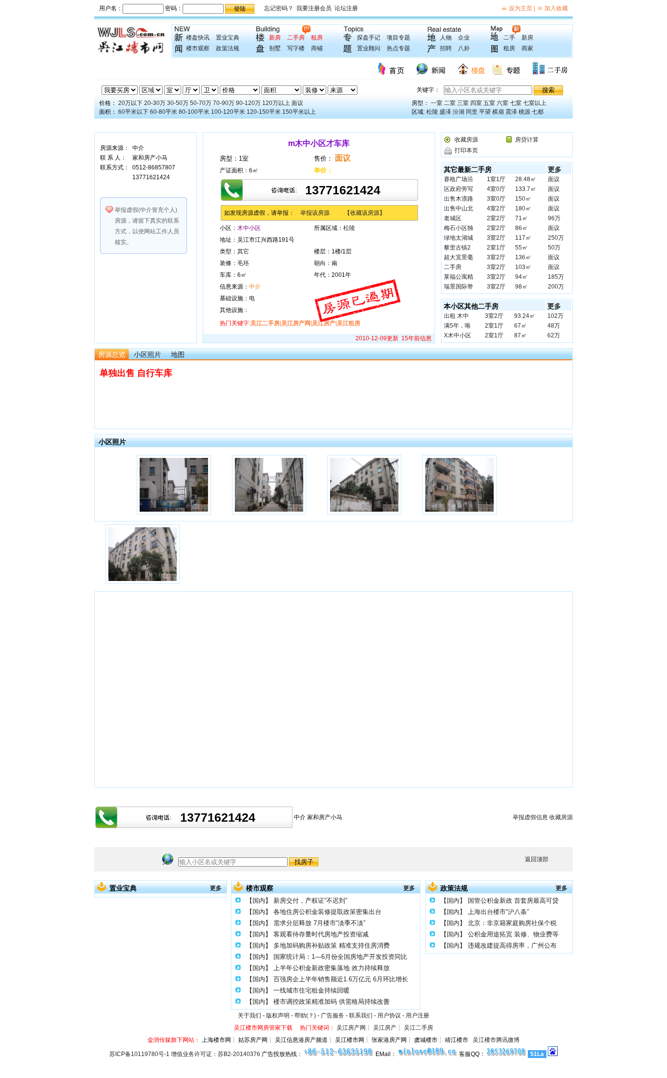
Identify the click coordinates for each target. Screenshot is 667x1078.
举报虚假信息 (530, 817)
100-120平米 (228, 111)
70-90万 (223, 103)
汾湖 (458, 111)
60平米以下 (133, 111)
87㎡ (520, 335)
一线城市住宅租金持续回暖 (311, 990)
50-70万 (200, 103)
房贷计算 (527, 139)
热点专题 (398, 48)
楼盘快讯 (197, 37)
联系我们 (361, 1015)
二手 (509, 37)
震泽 (511, 111)
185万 (556, 276)
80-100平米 (194, 111)
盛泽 (445, 111)
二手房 (296, 37)
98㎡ (521, 286)
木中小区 (249, 228)
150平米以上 (299, 111)
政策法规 (227, 48)
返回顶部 (536, 859)
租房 (317, 37)
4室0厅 (496, 189)
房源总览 (111, 354)
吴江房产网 (296, 323)
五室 (489, 103)
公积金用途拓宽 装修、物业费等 (513, 934)
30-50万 (177, 103)
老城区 (452, 218)
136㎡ (523, 257)
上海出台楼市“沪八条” (498, 911)
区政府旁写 (458, 189)
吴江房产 (323, 323)
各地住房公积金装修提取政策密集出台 (327, 911)
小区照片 (147, 354)
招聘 (446, 48)
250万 (556, 237)
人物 (446, 37)
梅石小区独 (458, 228)
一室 (436, 103)
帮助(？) (305, 1015)
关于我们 (249, 1015)
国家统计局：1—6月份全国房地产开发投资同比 (340, 956)
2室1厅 (496, 247)
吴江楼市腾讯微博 (496, 1040)
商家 (527, 48)
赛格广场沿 (458, 179)
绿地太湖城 (458, 237)
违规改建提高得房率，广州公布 (512, 945)
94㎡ (521, 276)
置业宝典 (227, 37)
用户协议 (389, 1015)
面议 (297, 103)
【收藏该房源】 (364, 212)
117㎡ (523, 237)
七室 (515, 103)
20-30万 (155, 103)
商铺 (317, 48)
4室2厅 (496, 208)
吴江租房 (348, 323)
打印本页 (466, 150)
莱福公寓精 (458, 276)
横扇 (498, 111)
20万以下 (130, 103)
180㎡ (523, 208)
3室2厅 (496, 237)
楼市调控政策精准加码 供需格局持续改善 (331, 1001)
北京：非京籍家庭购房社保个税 (512, 923)
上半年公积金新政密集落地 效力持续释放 (331, 968)
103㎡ (523, 267)
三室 (463, 103)
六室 (502, 103)
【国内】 (258, 900)
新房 (275, 37)
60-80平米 (163, 111)
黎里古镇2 (457, 247)
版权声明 (278, 1015)
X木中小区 (457, 335)
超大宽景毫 (458, 257)
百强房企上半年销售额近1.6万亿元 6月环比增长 (340, 979)
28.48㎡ (525, 179)
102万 (555, 315)
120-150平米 (264, 111)
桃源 (524, 111)
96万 (554, 218)
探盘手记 (368, 37)
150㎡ (523, 198)
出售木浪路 (458, 198)
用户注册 (417, 1015)
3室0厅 (496, 198)
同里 (472, 111)
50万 (554, 247)
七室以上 (534, 103)
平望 (485, 111)
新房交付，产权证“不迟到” (310, 900)
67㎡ (520, 325)
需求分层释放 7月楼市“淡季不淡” (319, 923)
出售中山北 (458, 208)
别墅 (275, 48)
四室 (476, 103)
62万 (553, 335)
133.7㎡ (525, 189)
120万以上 (276, 103)
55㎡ (521, 247)
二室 (450, 103)
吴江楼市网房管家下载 (263, 1027)
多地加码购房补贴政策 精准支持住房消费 (331, 945)
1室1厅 (496, 179)
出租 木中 (456, 315)
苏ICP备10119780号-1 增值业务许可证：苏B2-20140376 (184, 1054)
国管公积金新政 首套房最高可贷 (513, 900)
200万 (556, 286)
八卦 (464, 48)
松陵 (432, 111)
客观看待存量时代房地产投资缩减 (321, 934)
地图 (178, 354)
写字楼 (296, 48)
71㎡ (521, 218)
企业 (464, 37)
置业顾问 (368, 48)
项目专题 (398, 37)
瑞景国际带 (458, 286)
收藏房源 (466, 139)
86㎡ (521, 228)
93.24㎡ (524, 315)
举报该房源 (315, 212)
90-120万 (248, 103)
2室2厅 (496, 218)
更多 (555, 169)
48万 (553, 325)
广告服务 (332, 1015)
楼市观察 (197, 48)
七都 (537, 111)
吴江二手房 (265, 323)
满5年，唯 (457, 325)
